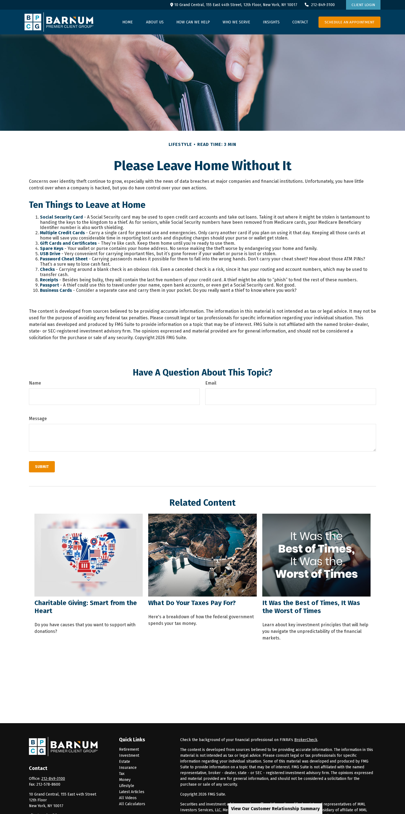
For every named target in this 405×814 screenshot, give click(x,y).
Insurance (128, 767)
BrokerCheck (305, 739)
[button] (128, 22)
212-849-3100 (323, 4)
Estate (124, 761)
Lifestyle (126, 785)
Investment (129, 755)
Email (210, 383)
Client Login (363, 4)
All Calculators (132, 804)
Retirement (129, 749)
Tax (122, 773)
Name (35, 383)
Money (125, 779)
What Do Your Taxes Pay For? (192, 603)
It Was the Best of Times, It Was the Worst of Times (311, 607)
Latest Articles (131, 792)
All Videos (128, 798)
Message (38, 418)
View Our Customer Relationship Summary (275, 808)
